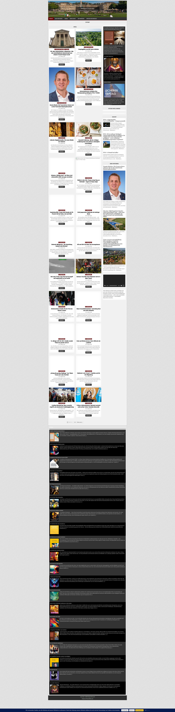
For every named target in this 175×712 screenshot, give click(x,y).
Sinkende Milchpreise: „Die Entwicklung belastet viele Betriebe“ (61, 245)
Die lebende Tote (53, 643)
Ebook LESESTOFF (73, 18)
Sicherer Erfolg (107, 53)
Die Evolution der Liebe (55, 590)
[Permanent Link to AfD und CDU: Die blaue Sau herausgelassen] (88, 234)
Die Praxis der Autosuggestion (110, 79)
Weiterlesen (62, 64)
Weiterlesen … (113, 127)
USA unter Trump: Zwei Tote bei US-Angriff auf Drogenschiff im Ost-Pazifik (62, 277)
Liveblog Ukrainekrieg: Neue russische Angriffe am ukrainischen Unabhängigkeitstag (62, 406)
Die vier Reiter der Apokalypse (56, 616)
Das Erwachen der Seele (55, 563)
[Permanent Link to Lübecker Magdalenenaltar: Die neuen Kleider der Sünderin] (62, 129)
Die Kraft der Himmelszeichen (56, 470)
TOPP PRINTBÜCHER (81, 18)
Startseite (51, 18)
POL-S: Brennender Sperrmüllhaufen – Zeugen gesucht (114, 117)
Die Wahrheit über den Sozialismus (57, 497)
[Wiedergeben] (105, 283)
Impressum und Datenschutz (91, 18)
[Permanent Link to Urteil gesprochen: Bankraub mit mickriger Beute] (88, 202)
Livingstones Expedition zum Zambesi (58, 603)
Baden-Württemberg (58, 18)
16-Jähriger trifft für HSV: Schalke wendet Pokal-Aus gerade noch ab (62, 341)
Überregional (62, 138)
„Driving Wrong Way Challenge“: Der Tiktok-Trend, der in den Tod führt (61, 374)
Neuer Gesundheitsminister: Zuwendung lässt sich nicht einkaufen (88, 309)
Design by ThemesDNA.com (87, 698)
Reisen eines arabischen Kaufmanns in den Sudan (61, 576)
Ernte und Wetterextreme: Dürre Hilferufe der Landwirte (88, 341)
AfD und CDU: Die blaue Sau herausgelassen (88, 244)
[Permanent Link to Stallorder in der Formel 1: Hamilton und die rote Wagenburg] (88, 362)
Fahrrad (66, 18)
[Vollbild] (123, 283)
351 (75, 422)
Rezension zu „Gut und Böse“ (56, 444)
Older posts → (80, 422)
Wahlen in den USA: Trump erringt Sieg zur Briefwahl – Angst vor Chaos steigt (88, 181)
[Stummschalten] (121, 283)
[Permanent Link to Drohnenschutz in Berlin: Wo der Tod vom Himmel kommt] (62, 298)
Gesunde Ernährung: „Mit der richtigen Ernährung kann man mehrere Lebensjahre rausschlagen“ (88, 141)
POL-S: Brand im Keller (110, 150)
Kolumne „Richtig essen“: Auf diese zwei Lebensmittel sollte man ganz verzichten (61, 176)
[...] (119, 50)
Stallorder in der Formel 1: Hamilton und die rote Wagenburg (88, 374)
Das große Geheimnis (108, 27)
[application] (114, 278)
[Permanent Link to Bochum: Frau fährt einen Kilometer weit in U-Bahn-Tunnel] (88, 266)
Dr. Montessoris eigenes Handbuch (57, 510)
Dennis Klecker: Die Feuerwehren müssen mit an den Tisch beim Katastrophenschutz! (62, 105)
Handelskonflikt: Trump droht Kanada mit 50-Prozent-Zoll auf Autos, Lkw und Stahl (61, 213)
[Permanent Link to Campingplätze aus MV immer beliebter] (88, 37)
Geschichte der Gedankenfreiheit (57, 523)
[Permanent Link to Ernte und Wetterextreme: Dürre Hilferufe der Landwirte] (88, 330)
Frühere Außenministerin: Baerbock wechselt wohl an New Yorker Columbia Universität (88, 406)
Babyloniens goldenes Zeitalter (56, 484)
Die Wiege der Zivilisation (55, 457)
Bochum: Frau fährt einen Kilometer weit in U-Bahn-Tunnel (88, 277)
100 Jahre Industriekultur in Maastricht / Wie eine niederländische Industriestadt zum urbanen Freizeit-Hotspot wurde (61, 53)
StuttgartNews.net (87, 8)
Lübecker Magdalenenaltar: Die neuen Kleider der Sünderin (62, 141)
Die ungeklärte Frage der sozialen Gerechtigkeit (60, 629)
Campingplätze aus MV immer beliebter (88, 49)
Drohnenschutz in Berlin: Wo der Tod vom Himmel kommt (62, 309)
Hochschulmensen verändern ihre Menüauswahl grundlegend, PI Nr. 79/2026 (88, 92)
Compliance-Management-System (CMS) (59, 431)
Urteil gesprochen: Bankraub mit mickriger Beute (88, 213)
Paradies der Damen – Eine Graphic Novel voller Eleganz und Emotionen (65, 669)
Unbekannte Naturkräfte (55, 550)
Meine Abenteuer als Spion (56, 682)
